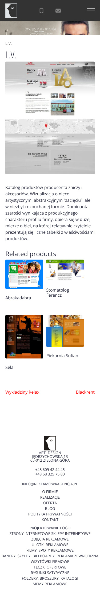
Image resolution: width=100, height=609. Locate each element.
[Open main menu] (91, 10)
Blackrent (85, 392)
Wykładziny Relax (22, 392)
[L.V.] (50, 118)
